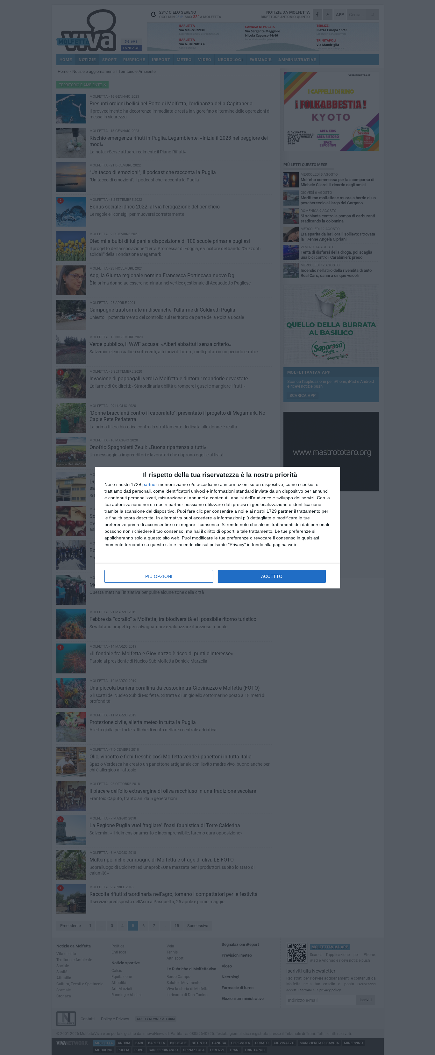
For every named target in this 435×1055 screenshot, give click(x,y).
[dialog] (217, 527)
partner (149, 484)
